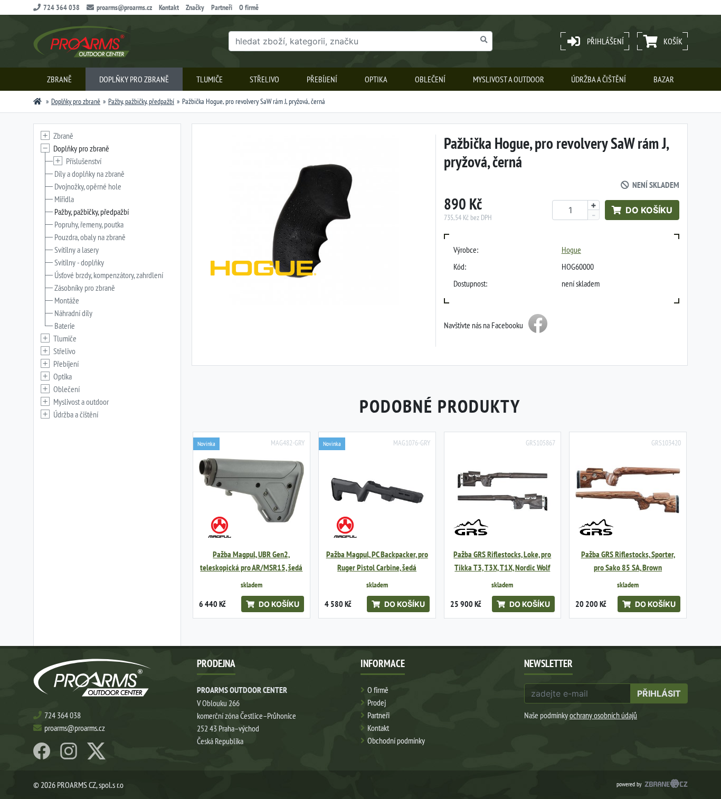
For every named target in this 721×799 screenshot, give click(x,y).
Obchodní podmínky (396, 740)
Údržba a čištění (598, 79)
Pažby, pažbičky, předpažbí (141, 101)
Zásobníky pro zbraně (84, 287)
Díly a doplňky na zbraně (89, 173)
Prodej (376, 702)
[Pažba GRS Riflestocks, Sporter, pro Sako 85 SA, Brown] (627, 490)
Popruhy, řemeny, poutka (89, 224)
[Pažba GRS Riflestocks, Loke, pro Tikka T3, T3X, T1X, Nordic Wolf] (502, 490)
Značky (195, 7)
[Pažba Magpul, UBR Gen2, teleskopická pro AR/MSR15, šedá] (251, 490)
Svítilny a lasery (76, 249)
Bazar (663, 79)
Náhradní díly (73, 313)
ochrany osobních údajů (603, 715)
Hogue (571, 249)
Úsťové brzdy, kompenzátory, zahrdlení (108, 275)
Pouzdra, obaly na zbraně (90, 237)
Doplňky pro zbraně (134, 79)
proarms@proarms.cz (124, 7)
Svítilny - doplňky (79, 262)
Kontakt (169, 7)
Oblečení (430, 79)
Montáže (66, 300)
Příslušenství (83, 161)
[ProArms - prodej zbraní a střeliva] (37, 101)
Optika (376, 79)
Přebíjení (322, 79)
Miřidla (64, 199)
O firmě (249, 7)
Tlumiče (209, 79)
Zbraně (59, 79)
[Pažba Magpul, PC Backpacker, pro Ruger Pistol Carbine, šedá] (377, 490)
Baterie (64, 325)
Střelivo (264, 79)
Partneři (221, 7)
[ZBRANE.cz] (666, 784)
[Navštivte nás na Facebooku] (537, 325)
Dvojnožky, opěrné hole (87, 186)
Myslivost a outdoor (508, 79)
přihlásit (659, 693)
